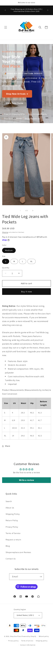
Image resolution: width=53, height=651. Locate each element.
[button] (6, 27)
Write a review (26, 480)
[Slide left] (20, 210)
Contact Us (11, 558)
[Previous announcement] (5, 10)
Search (9, 501)
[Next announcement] (48, 10)
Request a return (13, 539)
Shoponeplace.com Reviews (18, 552)
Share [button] (7, 446)
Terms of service (27, 641)
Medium (9, 250)
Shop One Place (16, 636)
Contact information (27, 645)
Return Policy (12, 520)
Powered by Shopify (29, 636)
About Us (10, 507)
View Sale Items (14, 103)
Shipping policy (41, 641)
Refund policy (44, 636)
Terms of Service (13, 533)
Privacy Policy (12, 527)
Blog (8, 546)
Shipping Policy (13, 514)
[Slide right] (33, 210)
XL (31, 261)
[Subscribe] (40, 576)
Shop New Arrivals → (17, 93)
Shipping (5, 232)
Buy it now (26, 291)
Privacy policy (13, 641)
